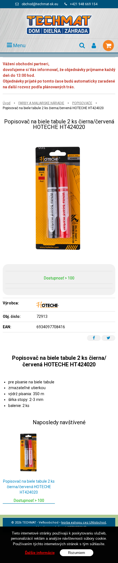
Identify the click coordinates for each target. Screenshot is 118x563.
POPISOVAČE (82, 103)
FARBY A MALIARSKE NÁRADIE (41, 103)
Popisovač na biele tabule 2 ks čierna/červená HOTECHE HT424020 (29, 486)
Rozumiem (76, 553)
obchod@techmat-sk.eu (40, 4)
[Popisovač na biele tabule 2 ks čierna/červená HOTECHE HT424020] (59, 198)
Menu (19, 45)
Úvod (6, 103)
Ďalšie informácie (40, 553)
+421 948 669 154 (83, 4)
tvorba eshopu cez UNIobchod (83, 522)
